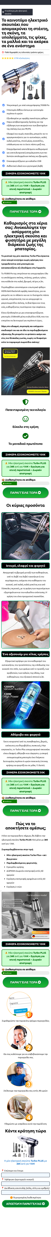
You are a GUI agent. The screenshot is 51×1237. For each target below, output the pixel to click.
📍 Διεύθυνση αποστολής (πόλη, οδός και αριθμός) (25, 1188)
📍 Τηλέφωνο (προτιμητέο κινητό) (17, 1179)
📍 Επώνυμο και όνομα (12, 1170)
